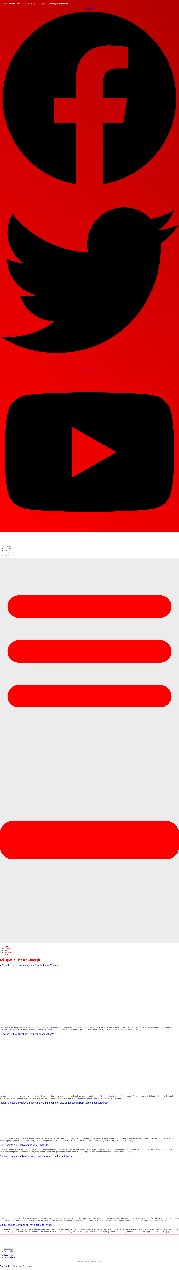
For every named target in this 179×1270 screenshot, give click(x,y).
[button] (89, 750)
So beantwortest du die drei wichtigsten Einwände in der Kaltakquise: (37, 1156)
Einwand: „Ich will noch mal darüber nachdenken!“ (27, 1034)
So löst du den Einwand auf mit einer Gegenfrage (26, 1225)
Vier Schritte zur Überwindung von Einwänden (24, 1145)
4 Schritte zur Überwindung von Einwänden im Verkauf (29, 965)
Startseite (5, 1266)
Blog (8, 550)
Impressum (9, 1249)
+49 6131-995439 (39, 4)
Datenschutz (9, 1251)
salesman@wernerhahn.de (58, 4)
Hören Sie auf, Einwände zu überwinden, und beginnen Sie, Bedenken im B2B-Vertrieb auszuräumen (54, 1102)
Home (8, 546)
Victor (8, 555)
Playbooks (10, 553)
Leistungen (10, 548)
